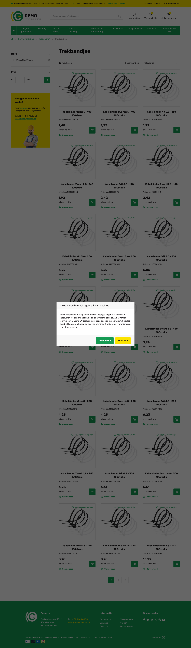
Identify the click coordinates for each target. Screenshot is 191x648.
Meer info (123, 341)
